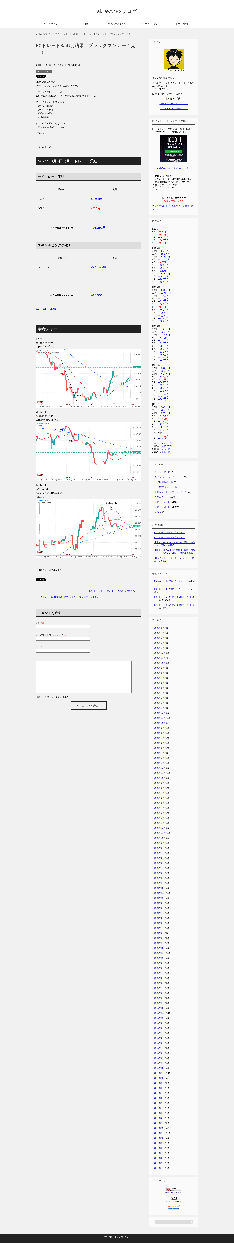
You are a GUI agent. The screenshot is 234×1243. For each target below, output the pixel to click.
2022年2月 (159, 878)
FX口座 (84, 23)
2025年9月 (159, 668)
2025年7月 (159, 678)
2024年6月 (159, 743)
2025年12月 (160, 653)
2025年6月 (159, 683)
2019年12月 (160, 1008)
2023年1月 (159, 823)
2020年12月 (160, 948)
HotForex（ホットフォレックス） (170, 492)
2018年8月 (159, 1088)
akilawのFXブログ (117, 11)
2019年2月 (159, 1058)
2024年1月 (159, 763)
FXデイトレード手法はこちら (174, 103)
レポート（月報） (149, 23)
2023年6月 (159, 798)
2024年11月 (159, 718)
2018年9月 (159, 1083)
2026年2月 (159, 643)
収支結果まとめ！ (117, 23)
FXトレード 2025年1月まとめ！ (169, 581)
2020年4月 (159, 988)
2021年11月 (159, 893)
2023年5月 (159, 803)
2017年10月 (160, 1138)
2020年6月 (159, 978)
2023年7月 (159, 793)
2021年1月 (159, 943)
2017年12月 (160, 1128)
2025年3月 (159, 698)
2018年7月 (159, 1093)
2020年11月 (159, 953)
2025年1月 (159, 708)
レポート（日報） (182, 23)
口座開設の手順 (165, 482)
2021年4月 (159, 928)
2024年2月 (159, 758)
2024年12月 (160, 713)
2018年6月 (159, 1098)
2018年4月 (159, 1108)
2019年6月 (159, 1038)
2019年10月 (160, 1018)
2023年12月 (160, 768)
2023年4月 (159, 808)
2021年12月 (160, 888)
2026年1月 (159, 648)
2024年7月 (159, 738)
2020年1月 (159, 1003)
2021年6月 (159, 918)
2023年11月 (159, 773)
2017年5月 (159, 1163)
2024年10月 (160, 723)
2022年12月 (160, 828)
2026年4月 (159, 633)
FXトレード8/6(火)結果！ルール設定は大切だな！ (113, 591)
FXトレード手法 (52, 23)
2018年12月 (160, 1068)
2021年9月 (159, 903)
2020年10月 (160, 958)
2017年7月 (159, 1153)
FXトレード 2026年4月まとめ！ (169, 537)
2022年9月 (159, 843)
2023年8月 (159, 788)
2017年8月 (159, 1148)
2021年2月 (159, 938)
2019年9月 (159, 1023)
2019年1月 (159, 1063)
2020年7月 (159, 973)
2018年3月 (159, 1113)
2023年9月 (159, 783)
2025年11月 (159, 658)
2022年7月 (159, 853)
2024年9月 (159, 728)
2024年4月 (159, 753)
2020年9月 (159, 963)
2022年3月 (159, 873)
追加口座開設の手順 (167, 487)
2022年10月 (160, 838)
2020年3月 (159, 993)
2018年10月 (160, 1078)
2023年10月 (160, 778)
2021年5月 (159, 923)
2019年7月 (159, 1033)
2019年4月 (159, 1048)
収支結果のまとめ (163, 497)
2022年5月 (159, 863)
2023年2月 (159, 818)
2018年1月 (159, 1123)
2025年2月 (159, 703)
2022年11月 (159, 833)
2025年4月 (159, 693)
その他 (157, 512)
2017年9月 (159, 1143)
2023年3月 (159, 813)
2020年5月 (159, 983)
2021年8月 (159, 908)
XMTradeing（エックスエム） (168, 477)
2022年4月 (159, 868)
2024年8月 (159, 733)
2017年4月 (159, 1168)
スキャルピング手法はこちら (174, 108)
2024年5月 (159, 748)
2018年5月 (159, 1103)
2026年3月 (159, 638)
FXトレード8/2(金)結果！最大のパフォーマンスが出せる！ (68, 597)
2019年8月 (159, 1028)
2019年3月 (159, 1053)
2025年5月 (159, 688)
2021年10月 (160, 898)
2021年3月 (159, 933)
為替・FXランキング (174, 1192)
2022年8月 (159, 848)
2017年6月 (159, 1158)
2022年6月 (159, 858)
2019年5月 (159, 1043)
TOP (49, 34)
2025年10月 (160, 663)
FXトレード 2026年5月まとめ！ (169, 532)
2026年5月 (159, 628)
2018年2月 (159, 1118)
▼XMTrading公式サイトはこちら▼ (174, 168)
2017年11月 (159, 1133)
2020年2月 (159, 998)
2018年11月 (159, 1073)
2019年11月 (159, 1013)
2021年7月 (159, 913)
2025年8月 (159, 673)
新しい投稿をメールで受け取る (53, 697)
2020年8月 (159, 968)
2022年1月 (159, 883)
